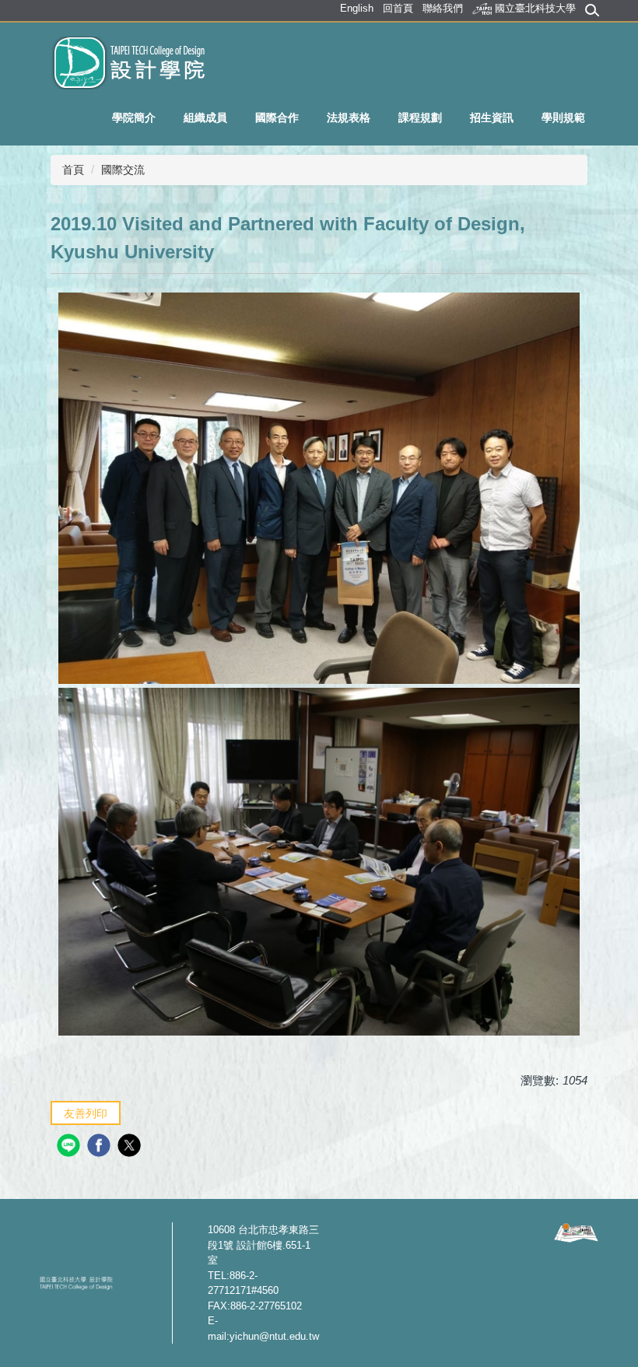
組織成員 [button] (205, 117)
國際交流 (123, 169)
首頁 (73, 169)
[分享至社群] (70, 1147)
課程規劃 (420, 117)
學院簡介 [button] (134, 117)
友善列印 (85, 1113)
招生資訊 (492, 117)
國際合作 (277, 117)
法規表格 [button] (348, 117)
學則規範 (563, 117)
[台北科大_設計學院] (123, 62)
